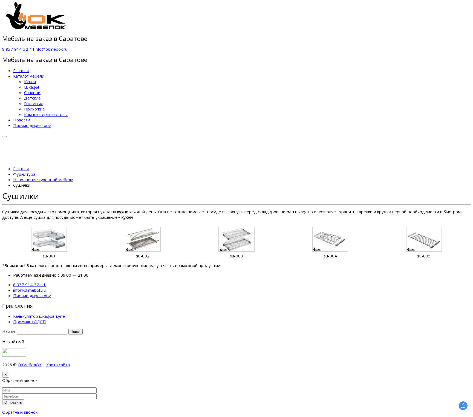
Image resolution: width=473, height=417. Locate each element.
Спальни (32, 92)
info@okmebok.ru (51, 49)
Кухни (30, 81)
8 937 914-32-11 (18, 49)
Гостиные (33, 103)
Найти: (9, 331)
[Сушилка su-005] (424, 250)
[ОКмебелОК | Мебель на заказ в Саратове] (36, 28)
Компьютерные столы (46, 114)
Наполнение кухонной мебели (43, 179)
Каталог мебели (28, 76)
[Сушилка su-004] (330, 250)
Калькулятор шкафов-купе (39, 316)
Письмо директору (32, 125)
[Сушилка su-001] (49, 250)
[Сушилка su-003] (236, 250)
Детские (32, 98)
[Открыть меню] (4, 136)
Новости (21, 120)
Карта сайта (58, 364)
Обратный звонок (20, 412)
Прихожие (34, 109)
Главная (21, 70)
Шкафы (31, 87)
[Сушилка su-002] (143, 250)
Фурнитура (24, 174)
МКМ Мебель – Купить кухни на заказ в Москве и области (219, 364)
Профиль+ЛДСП (29, 321)
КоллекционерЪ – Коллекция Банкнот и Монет (116, 364)
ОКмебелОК (30, 364)
